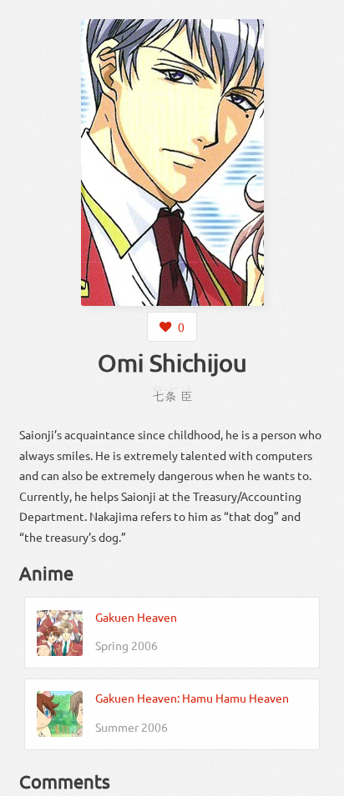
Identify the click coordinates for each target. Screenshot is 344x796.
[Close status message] (319, 783)
